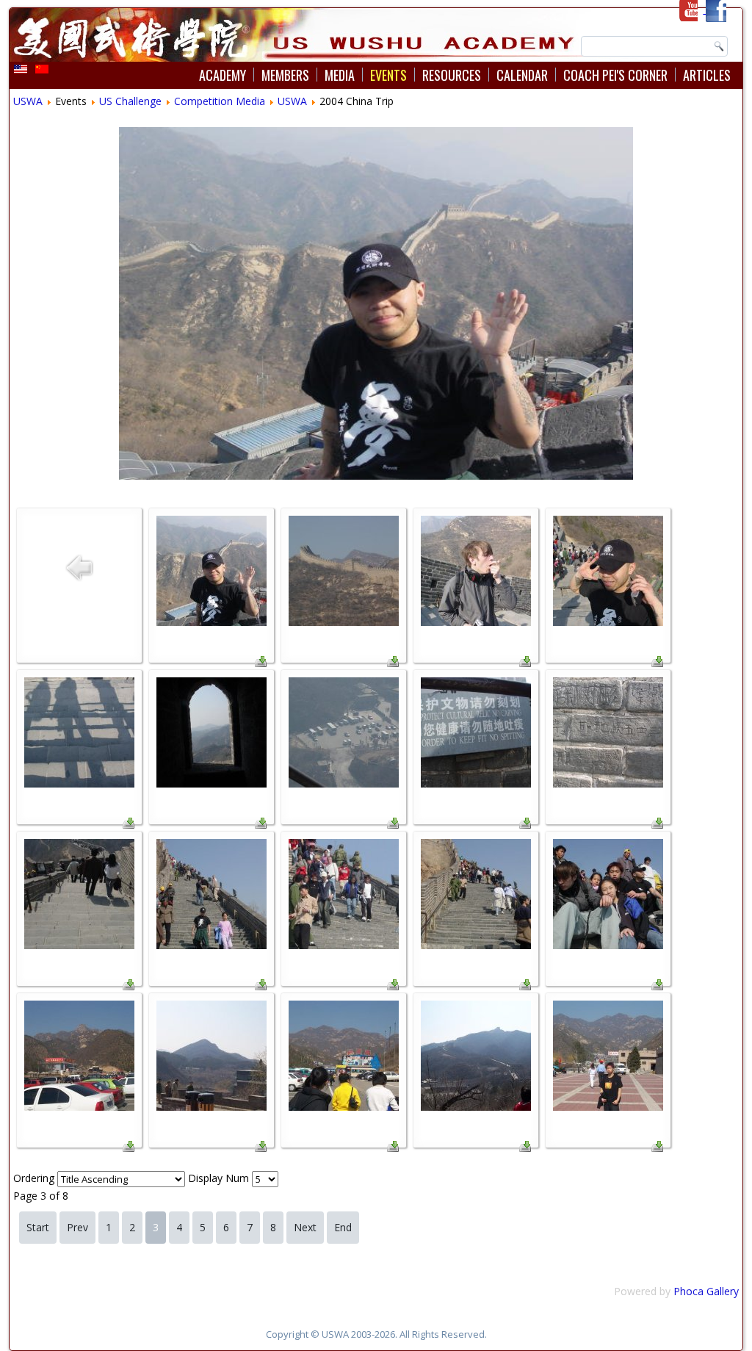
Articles (707, 74)
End (343, 1227)
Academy (222, 74)
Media (340, 74)
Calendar (522, 74)
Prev (77, 1227)
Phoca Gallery (706, 1291)
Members (285, 74)
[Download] (261, 663)
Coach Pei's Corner (615, 74)
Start (37, 1227)
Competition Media (219, 101)
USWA (28, 101)
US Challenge (130, 101)
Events (388, 74)
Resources (451, 74)
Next (305, 1227)
